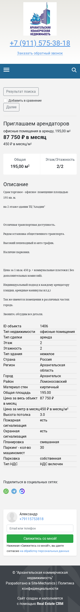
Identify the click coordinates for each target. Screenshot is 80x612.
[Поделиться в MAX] (22, 491)
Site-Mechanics (43, 583)
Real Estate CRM (50, 604)
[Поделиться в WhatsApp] (6, 491)
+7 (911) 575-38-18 (40, 43)
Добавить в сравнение (25, 100)
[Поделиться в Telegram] (14, 491)
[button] (40, 53)
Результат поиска (21, 91)
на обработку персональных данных (44, 551)
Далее (11, 107)
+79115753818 (32, 519)
